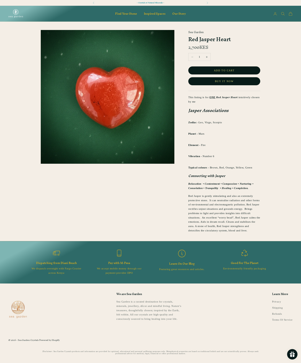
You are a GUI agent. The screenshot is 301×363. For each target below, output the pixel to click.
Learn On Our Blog (181, 263)
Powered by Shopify (49, 340)
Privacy (276, 301)
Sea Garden (196, 32)
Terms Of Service (282, 319)
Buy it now (224, 81)
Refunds (277, 313)
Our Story (179, 14)
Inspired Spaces (154, 14)
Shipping (277, 307)
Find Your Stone (126, 14)
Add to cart (224, 70)
